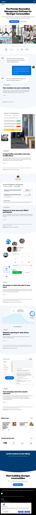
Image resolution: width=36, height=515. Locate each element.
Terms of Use (3, 490)
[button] (34, 1)
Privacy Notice (11, 490)
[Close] (30, 504)
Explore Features (23, 21)
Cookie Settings (6, 511)
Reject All (21, 511)
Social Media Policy (16, 490)
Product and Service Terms (22, 490)
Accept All (27, 511)
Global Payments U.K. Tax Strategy (30, 490)
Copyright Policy (7, 490)
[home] (3, 1)
